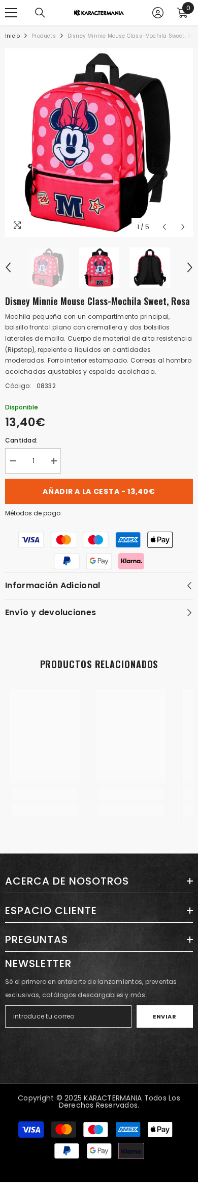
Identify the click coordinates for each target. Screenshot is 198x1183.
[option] (99, 142)
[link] (44, 794)
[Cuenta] (157, 12)
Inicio (12, 36)
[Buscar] (40, 13)
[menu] (11, 13)
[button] (164, 227)
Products (43, 36)
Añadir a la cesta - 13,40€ (99, 491)
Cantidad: (21, 440)
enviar (164, 1016)
